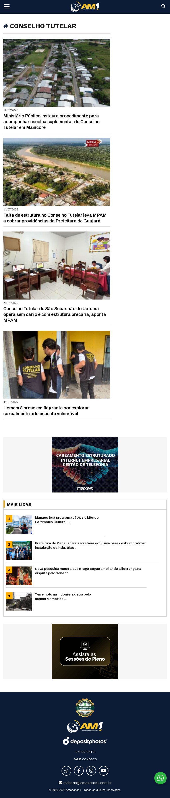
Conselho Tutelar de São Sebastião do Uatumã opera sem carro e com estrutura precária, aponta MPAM (54, 314)
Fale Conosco (85, 759)
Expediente (85, 751)
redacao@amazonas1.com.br (87, 783)
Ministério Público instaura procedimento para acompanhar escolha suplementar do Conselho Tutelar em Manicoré (51, 121)
